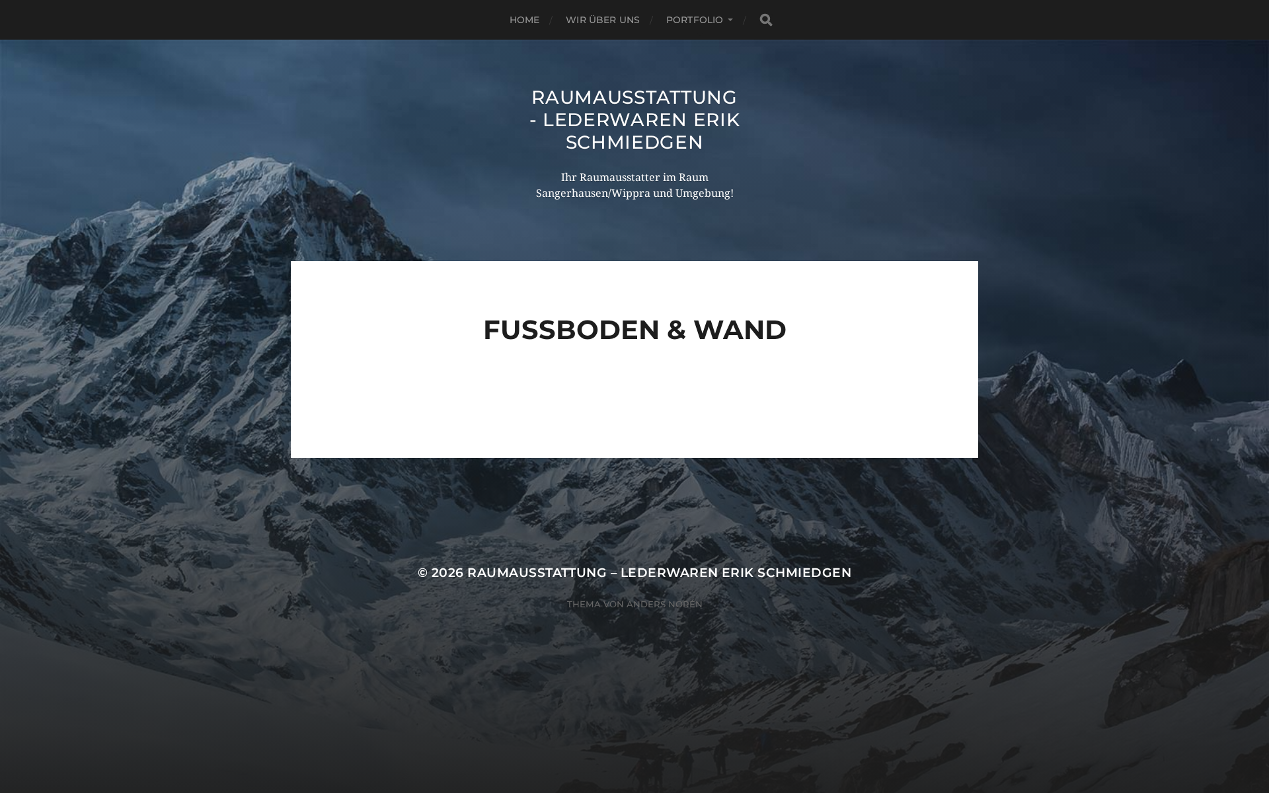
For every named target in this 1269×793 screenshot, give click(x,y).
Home (525, 20)
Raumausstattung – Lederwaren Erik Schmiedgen (659, 572)
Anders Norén (665, 604)
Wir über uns (603, 20)
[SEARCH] (766, 20)
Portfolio (694, 20)
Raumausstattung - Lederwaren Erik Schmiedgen (634, 119)
